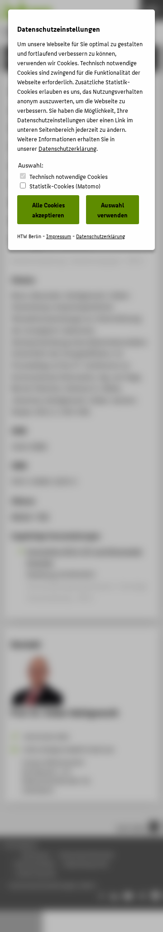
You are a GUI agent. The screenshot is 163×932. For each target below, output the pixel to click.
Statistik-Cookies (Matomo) (65, 186)
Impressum (58, 236)
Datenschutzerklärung (67, 148)
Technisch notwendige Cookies (68, 176)
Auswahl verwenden (112, 210)
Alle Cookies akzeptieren (48, 210)
